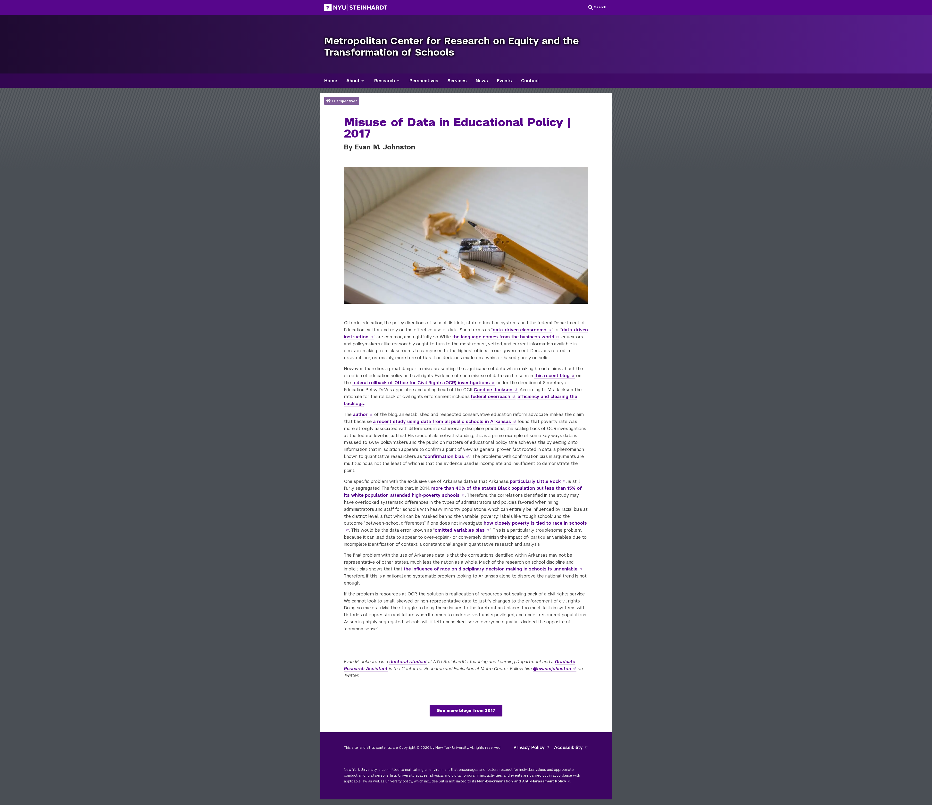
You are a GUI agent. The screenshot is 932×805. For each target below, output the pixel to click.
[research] (398, 80)
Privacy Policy (529, 747)
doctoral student (408, 661)
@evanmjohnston (552, 668)
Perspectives (345, 101)
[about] (363, 80)
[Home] (329, 101)
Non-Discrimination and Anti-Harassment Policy (521, 781)
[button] (597, 7)
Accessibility (568, 747)
